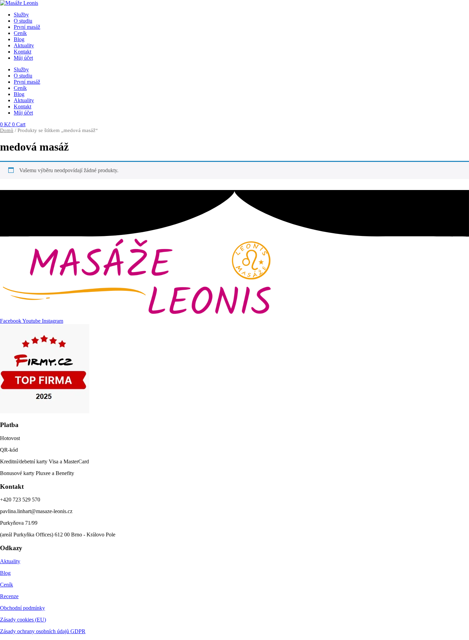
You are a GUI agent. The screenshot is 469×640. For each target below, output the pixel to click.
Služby (21, 14)
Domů (6, 130)
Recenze (9, 596)
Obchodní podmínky (22, 608)
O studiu (23, 21)
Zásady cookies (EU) (23, 620)
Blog (19, 39)
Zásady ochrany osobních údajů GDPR (42, 631)
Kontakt (22, 52)
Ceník (20, 33)
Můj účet (23, 58)
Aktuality (24, 45)
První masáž (27, 27)
